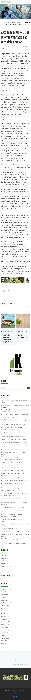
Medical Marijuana (23, 107)
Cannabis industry (16, 22)
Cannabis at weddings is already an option (13, 437)
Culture (4, 558)
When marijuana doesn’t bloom (10, 468)
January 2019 (5, 624)
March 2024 (4, 592)
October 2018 (5, 633)
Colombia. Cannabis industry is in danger (13, 507)
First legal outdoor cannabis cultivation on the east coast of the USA (14, 494)
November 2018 (6, 630)
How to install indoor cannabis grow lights (13, 425)
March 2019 (4, 619)
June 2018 (4, 644)
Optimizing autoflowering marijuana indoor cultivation (13, 474)
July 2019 (4, 608)
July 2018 (4, 641)
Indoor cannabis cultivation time (10, 465)
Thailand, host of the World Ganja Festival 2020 (15, 480)
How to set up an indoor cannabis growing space (15, 414)
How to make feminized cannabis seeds (12, 478)
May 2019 (4, 614)
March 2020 (4, 595)
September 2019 (6, 603)
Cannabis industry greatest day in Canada (13, 488)
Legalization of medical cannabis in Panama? (13, 470)
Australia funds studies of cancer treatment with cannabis (15, 525)
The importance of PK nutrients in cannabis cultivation (13, 453)
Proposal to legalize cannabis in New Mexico (13, 442)
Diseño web (15, 692)
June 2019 (4, 611)
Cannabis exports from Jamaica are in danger (14, 439)
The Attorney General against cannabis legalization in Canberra (12, 428)
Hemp (3, 563)
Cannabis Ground (7, 46)
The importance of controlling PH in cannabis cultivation (14, 484)
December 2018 (5, 627)
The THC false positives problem (10, 449)
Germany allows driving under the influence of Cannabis (14, 401)
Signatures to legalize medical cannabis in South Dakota (15, 535)
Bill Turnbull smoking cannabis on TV (11, 459)
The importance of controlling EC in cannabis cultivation (14, 504)
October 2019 (5, 600)
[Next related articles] (28, 309)
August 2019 (5, 605)
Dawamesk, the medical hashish (10, 529)
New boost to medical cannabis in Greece (13, 543)
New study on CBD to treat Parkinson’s (12, 462)
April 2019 (4, 616)
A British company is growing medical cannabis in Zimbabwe (15, 540)
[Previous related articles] (24, 309)
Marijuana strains (8, 566)
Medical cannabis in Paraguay (9, 457)
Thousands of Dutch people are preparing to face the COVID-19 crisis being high (15, 411)
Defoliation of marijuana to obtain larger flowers (15, 531)
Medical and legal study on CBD (10, 491)
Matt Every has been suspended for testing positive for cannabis (13, 421)
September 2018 (6, 635)
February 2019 (5, 622)
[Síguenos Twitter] (17, 696)
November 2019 (6, 597)
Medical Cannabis (8, 569)
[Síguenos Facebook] (14, 696)
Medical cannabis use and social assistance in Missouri (14, 511)
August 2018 (5, 638)
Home (3, 22)
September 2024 (6, 589)
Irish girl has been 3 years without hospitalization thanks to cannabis (15, 433)
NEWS (8, 22)
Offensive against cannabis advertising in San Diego (14, 520)
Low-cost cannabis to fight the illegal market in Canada (14, 446)
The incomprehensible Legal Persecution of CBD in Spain (15, 406)
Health (4, 561)
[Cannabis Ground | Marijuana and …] (6, 2)
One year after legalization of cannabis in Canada (15, 417)
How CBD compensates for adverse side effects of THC (14, 499)
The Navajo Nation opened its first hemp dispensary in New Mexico (12, 516)
